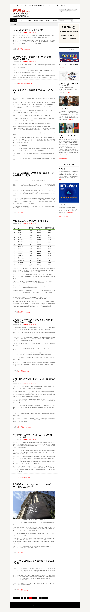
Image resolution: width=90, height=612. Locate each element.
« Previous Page (16, 598)
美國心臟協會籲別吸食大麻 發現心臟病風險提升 (34, 380)
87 (25, 598)
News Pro (40, 605)
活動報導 (62, 205)
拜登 (23, 83)
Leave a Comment (32, 32)
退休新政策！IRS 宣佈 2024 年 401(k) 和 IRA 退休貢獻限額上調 (33, 485)
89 (31, 598)
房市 (20, 477)
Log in (58, 605)
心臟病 (26, 427)
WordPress (54, 605)
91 (36, 598)
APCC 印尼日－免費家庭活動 (68, 65)
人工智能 (19, 590)
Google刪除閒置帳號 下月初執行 (29, 30)
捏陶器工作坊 (63, 108)
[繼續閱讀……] (63, 67)
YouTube (23, 49)
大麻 (20, 427)
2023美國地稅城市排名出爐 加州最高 (31, 221)
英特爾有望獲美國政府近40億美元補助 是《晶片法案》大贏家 (33, 321)
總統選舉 (28, 83)
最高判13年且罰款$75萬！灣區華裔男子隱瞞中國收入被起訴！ (33, 174)
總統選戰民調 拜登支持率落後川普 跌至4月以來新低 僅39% (34, 57)
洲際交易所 (23, 477)
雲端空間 (28, 49)
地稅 (24, 312)
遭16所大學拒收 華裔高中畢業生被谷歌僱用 (33, 91)
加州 (23, 312)
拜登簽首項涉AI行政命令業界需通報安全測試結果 (33, 562)
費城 (30, 427)
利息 (18, 477)
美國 (26, 49)
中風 (18, 427)
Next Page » (44, 598)
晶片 (18, 371)
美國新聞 (21, 48)
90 (34, 598)
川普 (21, 83)
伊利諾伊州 (20, 312)
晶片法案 (21, 371)
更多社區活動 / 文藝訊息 (64, 216)
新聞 (18, 48)
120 (40, 598)
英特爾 (28, 371)
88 (28, 598)
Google (19, 49)
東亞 (24, 371)
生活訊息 (62, 169)
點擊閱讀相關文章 (63, 158)
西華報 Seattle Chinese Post (24, 13)
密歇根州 (27, 312)
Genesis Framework (47, 605)
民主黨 (25, 83)
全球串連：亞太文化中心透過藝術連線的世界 (68, 84)
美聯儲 (29, 477)
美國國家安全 (27, 590)
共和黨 (19, 83)
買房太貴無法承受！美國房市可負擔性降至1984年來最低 (33, 436)
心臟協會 (23, 427)
